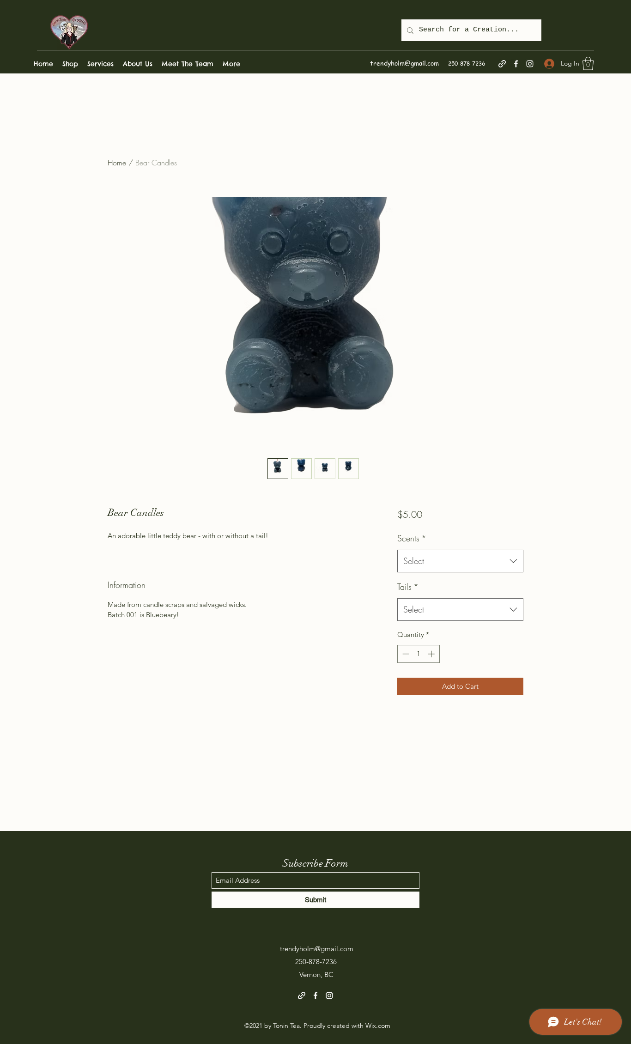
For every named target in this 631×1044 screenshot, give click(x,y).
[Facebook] (516, 63)
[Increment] (432, 653)
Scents (411, 538)
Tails (408, 586)
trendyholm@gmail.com (404, 62)
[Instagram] (529, 63)
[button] (588, 63)
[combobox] (460, 561)
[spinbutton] (418, 653)
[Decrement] (405, 653)
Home (117, 163)
